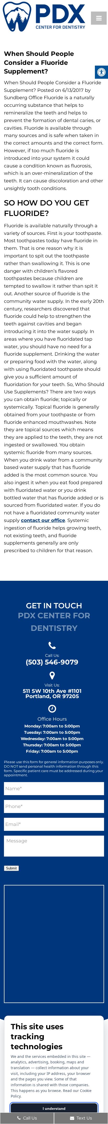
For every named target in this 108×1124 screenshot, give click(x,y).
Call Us (29, 1118)
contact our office (43, 520)
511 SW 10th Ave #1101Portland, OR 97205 (52, 693)
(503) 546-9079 (52, 662)
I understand (54, 1108)
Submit (11, 868)
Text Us (83, 1118)
